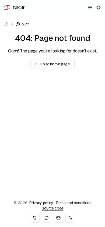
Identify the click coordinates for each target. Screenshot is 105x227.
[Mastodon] (46, 218)
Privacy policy (41, 203)
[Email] (58, 218)
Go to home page (52, 64)
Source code (52, 208)
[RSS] (70, 218)
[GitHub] (35, 218)
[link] (22, 24)
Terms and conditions (73, 203)
